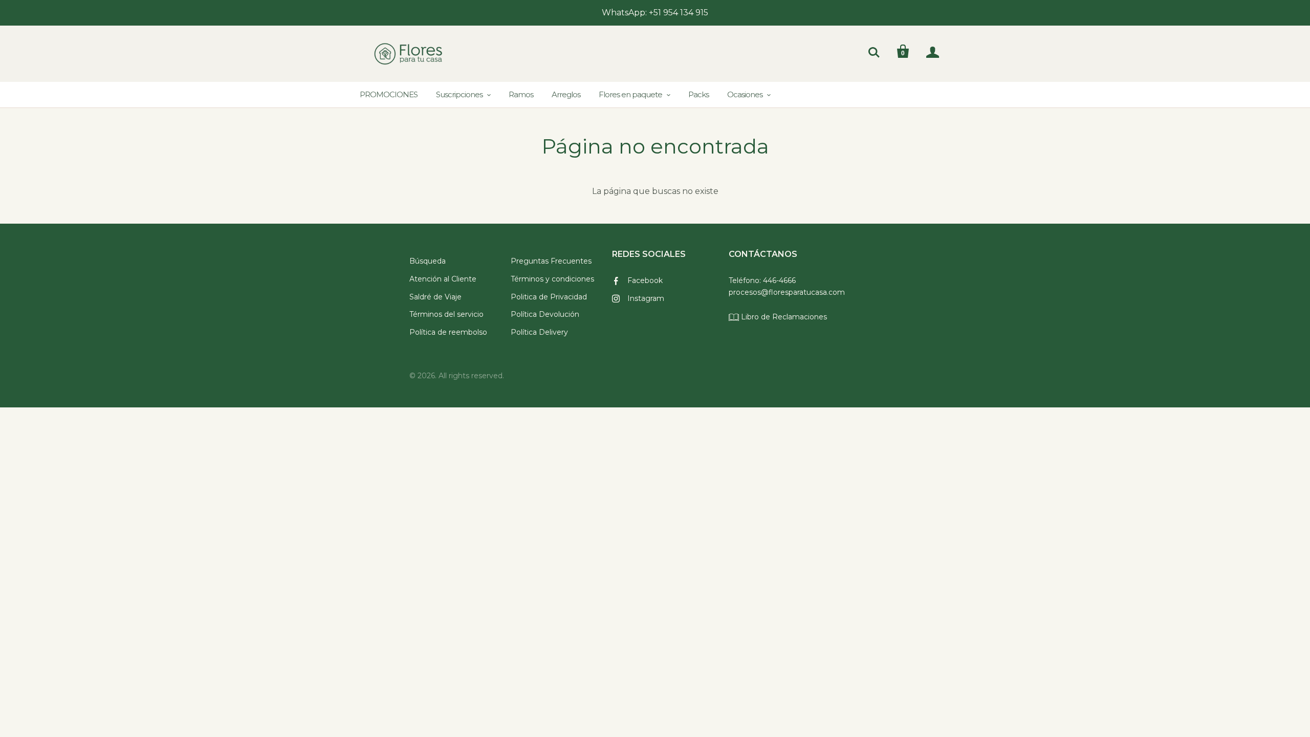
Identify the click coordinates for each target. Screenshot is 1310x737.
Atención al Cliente (442, 279)
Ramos (521, 94)
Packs (698, 94)
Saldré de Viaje (435, 296)
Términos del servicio (446, 314)
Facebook (645, 280)
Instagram (645, 298)
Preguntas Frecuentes (551, 261)
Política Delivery (539, 332)
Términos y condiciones (552, 279)
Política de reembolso (448, 332)
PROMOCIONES (389, 94)
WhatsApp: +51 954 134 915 (655, 12)
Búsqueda (427, 261)
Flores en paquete (630, 94)
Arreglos (566, 94)
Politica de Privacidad (549, 296)
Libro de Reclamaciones (783, 316)
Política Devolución (545, 314)
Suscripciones (459, 94)
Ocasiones (744, 94)
